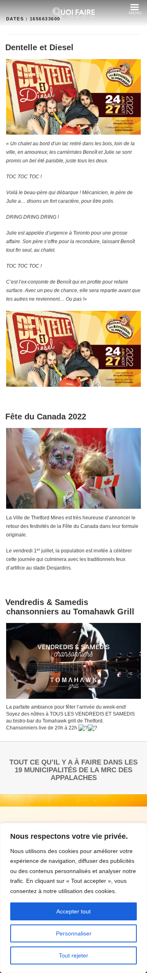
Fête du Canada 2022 (45, 416)
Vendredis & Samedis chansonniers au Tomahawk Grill (69, 607)
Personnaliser (73, 933)
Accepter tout (73, 911)
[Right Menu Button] (134, 7)
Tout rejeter (73, 955)
